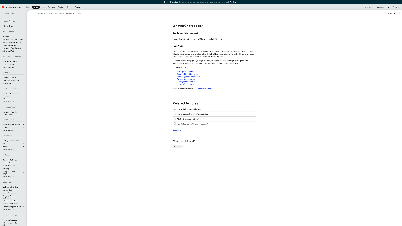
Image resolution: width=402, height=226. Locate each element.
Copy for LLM (391, 13)
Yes (175, 146)
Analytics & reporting (184, 84)
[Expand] (23, 45)
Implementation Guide (10, 61)
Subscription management (186, 72)
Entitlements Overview (10, 187)
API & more (368, 7)
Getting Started (43, 13)
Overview (6, 36)
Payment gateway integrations (188, 77)
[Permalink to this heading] (204, 26)
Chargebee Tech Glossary (12, 48)
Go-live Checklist (8, 64)
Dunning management (185, 82)
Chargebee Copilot (9, 77)
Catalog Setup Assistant (11, 80)
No (180, 146)
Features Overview (9, 190)
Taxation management (185, 79)
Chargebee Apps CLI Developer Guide (10, 113)
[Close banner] (398, 2)
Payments (51, 7)
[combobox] (16, 13)
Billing (36, 7)
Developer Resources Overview (10, 95)
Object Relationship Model (12, 42)
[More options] (397, 13)
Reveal (77, 7)
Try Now (233, 2)
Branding (6, 169)
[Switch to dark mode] (388, 7)
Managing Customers (10, 160)
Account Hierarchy (9, 163)
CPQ (43, 7)
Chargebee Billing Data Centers (13, 39)
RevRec (61, 7)
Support (380, 7)
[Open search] (361, 7)
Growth (69, 7)
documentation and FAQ (202, 88)
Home (28, 7)
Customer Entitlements (10, 204)
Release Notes (8, 26)
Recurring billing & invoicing (187, 74)
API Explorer (7, 99)
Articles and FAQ (8, 51)
